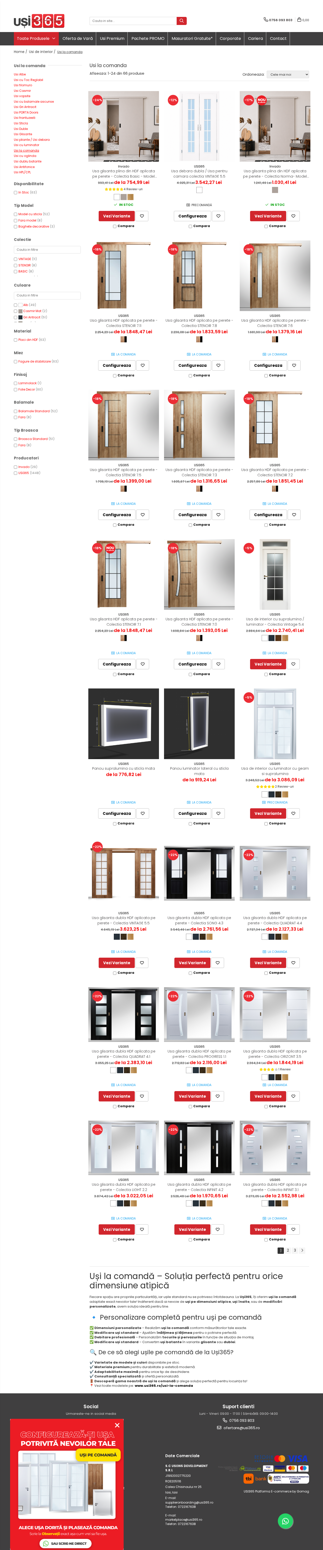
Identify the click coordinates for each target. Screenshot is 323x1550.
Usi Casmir (22, 91)
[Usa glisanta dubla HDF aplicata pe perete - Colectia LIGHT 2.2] (123, 1148)
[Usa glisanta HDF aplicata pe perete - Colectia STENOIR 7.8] (199, 275)
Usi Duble (21, 129)
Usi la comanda (26, 150)
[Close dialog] (117, 1425)
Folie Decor (26, 389)
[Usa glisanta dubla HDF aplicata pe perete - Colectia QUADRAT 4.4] (275, 873)
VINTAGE (24, 259)
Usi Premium (112, 38)
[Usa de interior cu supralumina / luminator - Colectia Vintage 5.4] (275, 574)
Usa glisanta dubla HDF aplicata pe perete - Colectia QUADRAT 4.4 (275, 920)
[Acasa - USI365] (39, 21)
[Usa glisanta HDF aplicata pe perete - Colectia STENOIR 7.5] (123, 425)
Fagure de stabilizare (34, 361)
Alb (25, 305)
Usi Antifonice (24, 167)
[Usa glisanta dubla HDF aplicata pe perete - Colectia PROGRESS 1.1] (199, 1014)
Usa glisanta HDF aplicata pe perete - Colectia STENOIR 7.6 (275, 323)
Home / (21, 51)
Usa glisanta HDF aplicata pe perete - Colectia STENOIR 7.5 (123, 472)
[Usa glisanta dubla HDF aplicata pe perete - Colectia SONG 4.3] (199, 873)
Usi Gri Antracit (25, 107)
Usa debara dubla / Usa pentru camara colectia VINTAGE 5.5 (199, 174)
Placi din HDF (28, 340)
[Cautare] (182, 21)
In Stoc (23, 192)
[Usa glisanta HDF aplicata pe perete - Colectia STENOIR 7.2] (275, 425)
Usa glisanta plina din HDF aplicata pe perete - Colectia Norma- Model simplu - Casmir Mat (275, 174)
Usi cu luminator (26, 145)
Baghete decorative (33, 226)
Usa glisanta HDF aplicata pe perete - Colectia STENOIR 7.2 (275, 472)
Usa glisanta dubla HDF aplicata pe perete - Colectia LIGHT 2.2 (123, 1187)
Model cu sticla (30, 214)
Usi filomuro (23, 85)
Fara (21, 417)
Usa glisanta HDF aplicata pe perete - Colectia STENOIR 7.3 (199, 472)
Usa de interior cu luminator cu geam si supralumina (275, 771)
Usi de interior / (43, 51)
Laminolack (27, 383)
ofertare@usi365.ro (241, 1427)
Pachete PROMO (148, 38)
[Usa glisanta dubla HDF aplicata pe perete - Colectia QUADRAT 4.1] (123, 1014)
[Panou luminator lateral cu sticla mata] (199, 723)
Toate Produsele (33, 38)
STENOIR (24, 265)
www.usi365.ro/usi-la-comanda (164, 1385)
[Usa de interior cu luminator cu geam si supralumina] (275, 723)
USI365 (23, 473)
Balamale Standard (34, 411)
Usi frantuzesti (24, 118)
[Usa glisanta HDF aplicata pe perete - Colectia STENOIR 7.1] (123, 574)
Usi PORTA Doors (26, 112)
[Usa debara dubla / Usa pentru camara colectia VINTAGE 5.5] (199, 126)
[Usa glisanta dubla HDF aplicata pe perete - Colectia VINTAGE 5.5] (123, 873)
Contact (278, 38)
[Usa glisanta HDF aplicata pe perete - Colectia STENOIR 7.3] (199, 425)
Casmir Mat (32, 311)
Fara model (27, 220)
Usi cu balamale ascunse (34, 101)
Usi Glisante (23, 134)
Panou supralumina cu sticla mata (123, 768)
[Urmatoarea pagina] (302, 1251)
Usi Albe (20, 74)
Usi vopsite (22, 96)
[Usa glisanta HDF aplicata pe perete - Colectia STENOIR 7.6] (275, 275)
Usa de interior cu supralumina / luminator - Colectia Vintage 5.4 (275, 622)
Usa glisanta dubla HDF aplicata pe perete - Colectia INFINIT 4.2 (199, 1187)
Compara (126, 226)
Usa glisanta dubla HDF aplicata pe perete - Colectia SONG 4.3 (199, 920)
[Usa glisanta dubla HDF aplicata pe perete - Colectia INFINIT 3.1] (275, 1148)
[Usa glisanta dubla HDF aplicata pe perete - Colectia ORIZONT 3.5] (275, 1014)
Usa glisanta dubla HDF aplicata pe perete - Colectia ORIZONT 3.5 (275, 1054)
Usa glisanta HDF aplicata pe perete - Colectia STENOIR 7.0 (199, 622)
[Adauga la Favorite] (142, 216)
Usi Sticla (21, 123)
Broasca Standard (33, 439)
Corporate (230, 38)
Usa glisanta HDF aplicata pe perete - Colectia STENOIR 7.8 (199, 323)
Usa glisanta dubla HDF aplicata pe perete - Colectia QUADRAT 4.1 (123, 1054)
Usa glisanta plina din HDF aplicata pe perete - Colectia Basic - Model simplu (123, 174)
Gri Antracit (31, 317)
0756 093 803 (241, 1420)
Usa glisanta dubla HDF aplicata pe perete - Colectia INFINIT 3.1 (275, 1187)
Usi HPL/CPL (22, 172)
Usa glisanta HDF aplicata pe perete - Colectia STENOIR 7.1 (123, 622)
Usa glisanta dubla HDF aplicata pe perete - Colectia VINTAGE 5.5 (123, 920)
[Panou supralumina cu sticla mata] (123, 723)
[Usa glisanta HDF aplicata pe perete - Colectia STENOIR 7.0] (199, 574)
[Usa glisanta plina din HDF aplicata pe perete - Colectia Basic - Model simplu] (123, 126)
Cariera (255, 38)
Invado (24, 467)
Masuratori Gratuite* (192, 38)
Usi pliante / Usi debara (32, 139)
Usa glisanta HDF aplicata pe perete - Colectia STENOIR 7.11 (123, 323)
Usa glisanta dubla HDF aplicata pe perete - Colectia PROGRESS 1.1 (199, 1054)
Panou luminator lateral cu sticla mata (199, 771)
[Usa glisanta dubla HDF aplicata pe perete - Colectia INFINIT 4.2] (199, 1148)
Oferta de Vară (78, 38)
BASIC (23, 271)
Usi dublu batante (27, 161)
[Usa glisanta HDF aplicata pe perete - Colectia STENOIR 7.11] (123, 275)
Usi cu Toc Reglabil (28, 80)
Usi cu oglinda (25, 156)
